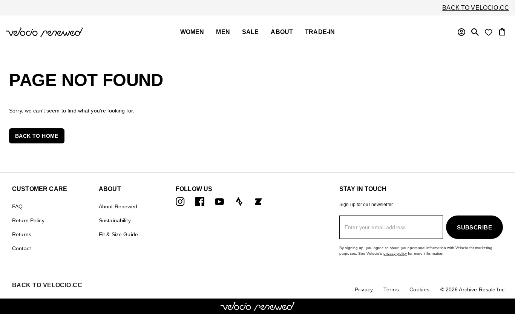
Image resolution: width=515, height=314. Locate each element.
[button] (36, 135)
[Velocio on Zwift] (258, 201)
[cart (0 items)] (502, 31)
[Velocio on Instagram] (180, 201)
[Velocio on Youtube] (219, 201)
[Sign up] (461, 32)
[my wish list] (488, 32)
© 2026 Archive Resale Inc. (473, 289)
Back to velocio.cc (475, 8)
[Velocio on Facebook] (199, 201)
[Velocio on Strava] (239, 201)
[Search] (475, 32)
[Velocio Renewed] (62, 32)
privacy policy (395, 253)
